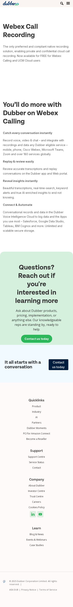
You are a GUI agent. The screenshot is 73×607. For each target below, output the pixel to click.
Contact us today (58, 364)
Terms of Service (48, 589)
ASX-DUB (14, 589)
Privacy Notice (29, 589)
